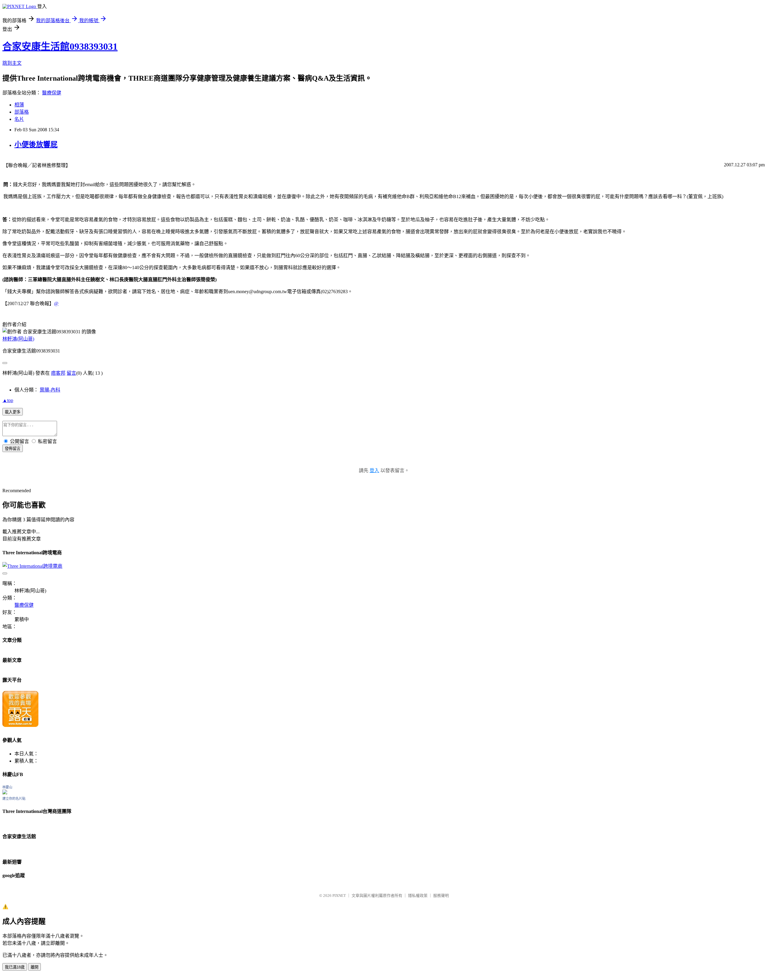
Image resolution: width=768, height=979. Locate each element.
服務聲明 (441, 895)
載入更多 (12, 412)
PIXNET (339, 895)
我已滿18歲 (15, 967)
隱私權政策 (418, 895)
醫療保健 (51, 92)
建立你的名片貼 (14, 798)
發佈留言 (12, 448)
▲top (7, 400)
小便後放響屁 (36, 144)
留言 (71, 373)
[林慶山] (4, 792)
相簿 (19, 104)
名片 (19, 119)
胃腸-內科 (50, 389)
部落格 (21, 112)
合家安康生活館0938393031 (60, 46)
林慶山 (7, 787)
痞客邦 (58, 373)
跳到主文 (12, 63)
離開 (34, 967)
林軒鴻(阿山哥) (18, 338)
